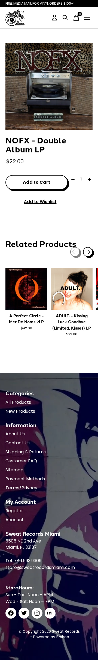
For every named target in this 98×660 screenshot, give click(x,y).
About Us (15, 434)
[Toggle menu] (87, 17)
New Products (20, 411)
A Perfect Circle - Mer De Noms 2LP (26, 319)
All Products (18, 402)
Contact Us (17, 443)
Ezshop (62, 637)
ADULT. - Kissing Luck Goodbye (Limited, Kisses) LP (71, 322)
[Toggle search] (65, 17)
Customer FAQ (21, 461)
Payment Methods (25, 479)
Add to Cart (36, 182)
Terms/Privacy (21, 488)
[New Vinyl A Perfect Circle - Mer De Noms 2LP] (26, 289)
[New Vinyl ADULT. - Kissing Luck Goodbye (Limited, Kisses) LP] (72, 289)
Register (14, 511)
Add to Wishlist (40, 201)
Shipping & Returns (25, 452)
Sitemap (14, 470)
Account (14, 520)
